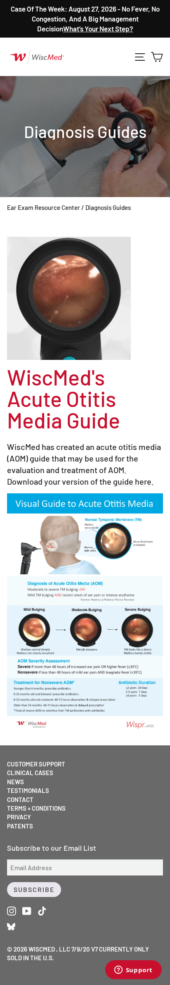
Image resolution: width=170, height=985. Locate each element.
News (15, 781)
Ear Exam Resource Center (43, 207)
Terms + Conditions (36, 808)
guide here (132, 481)
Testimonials (28, 790)
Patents (20, 826)
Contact (20, 799)
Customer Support (36, 764)
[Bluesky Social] (11, 926)
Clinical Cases (30, 772)
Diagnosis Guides (108, 207)
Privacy (19, 817)
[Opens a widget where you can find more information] (133, 970)
